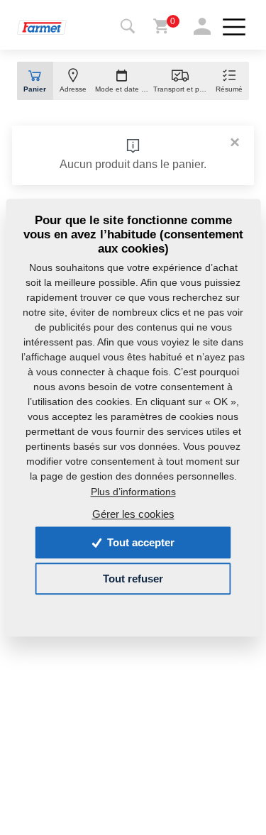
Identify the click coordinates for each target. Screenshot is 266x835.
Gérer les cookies (133, 514)
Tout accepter (139, 542)
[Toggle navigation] (127, 27)
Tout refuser (133, 579)
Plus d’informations (133, 491)
